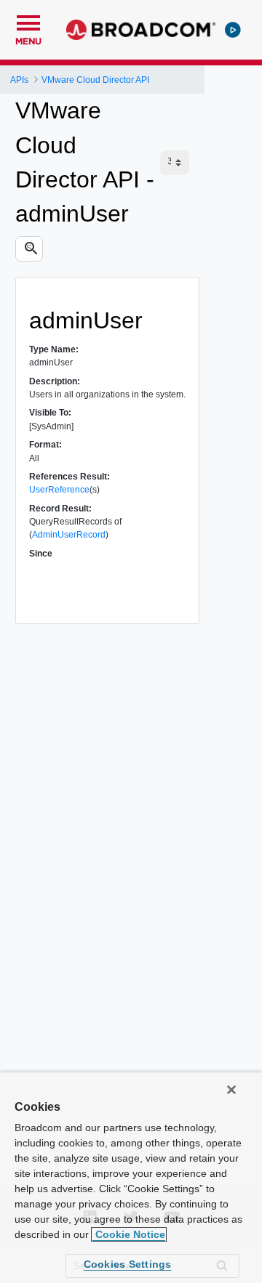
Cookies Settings (128, 1264)
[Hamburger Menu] (28, 21)
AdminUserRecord (69, 535)
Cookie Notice (128, 1234)
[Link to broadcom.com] (140, 30)
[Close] (231, 1089)
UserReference (59, 490)
